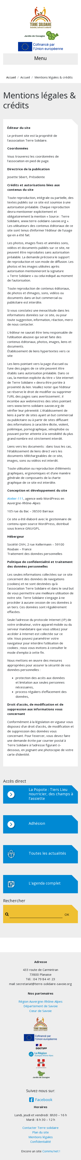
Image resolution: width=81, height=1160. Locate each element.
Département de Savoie (40, 1006)
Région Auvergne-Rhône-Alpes (40, 1001)
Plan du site (40, 1132)
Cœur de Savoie (40, 1011)
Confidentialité (40, 1141)
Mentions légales (40, 1137)
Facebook (43, 1099)
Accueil (11, 77)
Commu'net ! (51, 1151)
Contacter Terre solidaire (40, 1128)
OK (67, 914)
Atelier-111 (15, 498)
